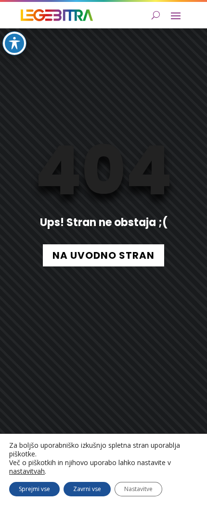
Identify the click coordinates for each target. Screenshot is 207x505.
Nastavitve (138, 489)
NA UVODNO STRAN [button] (103, 255)
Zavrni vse (87, 489)
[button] (175, 15)
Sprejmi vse (34, 489)
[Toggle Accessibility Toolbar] (14, 43)
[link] (57, 15)
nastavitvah (27, 471)
